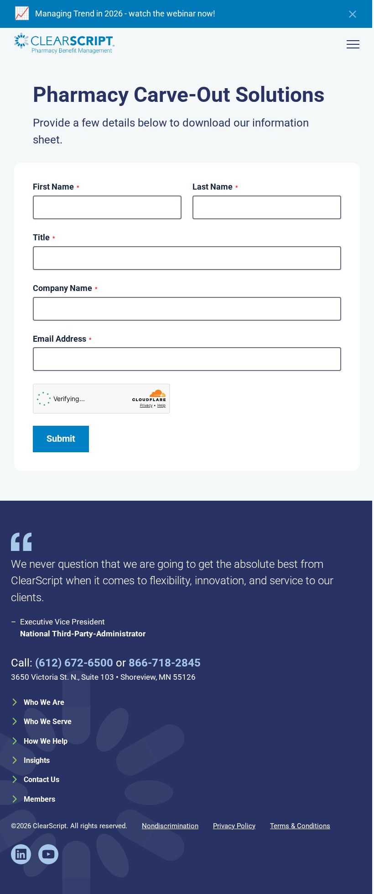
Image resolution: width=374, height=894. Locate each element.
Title (44, 237)
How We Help (46, 741)
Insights (37, 760)
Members (39, 799)
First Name (56, 186)
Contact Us (41, 779)
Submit (61, 439)
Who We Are (44, 702)
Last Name (215, 186)
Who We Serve (48, 721)
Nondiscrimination (170, 826)
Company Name (65, 288)
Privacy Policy (234, 826)
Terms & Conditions (300, 826)
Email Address (62, 339)
